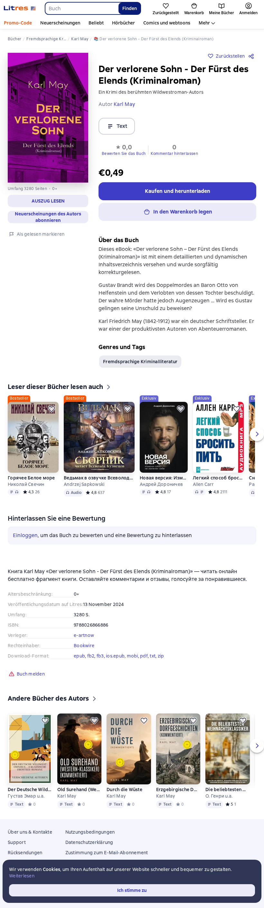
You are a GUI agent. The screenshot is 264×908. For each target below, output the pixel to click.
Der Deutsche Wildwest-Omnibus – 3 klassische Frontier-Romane (30, 789)
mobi (132, 656)
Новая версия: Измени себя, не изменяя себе (164, 478)
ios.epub (115, 656)
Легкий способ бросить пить (218, 478)
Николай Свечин (26, 484)
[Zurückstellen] (51, 408)
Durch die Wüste (124, 789)
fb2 (91, 656)
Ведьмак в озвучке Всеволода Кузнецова (99, 478)
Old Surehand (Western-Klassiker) (79, 789)
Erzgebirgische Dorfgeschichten (178, 789)
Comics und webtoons (166, 23)
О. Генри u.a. (218, 796)
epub (79, 656)
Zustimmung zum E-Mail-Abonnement (106, 853)
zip (161, 656)
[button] (124, 149)
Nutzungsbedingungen (90, 832)
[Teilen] (252, 56)
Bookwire (84, 645)
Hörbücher (123, 23)
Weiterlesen (21, 876)
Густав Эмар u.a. (26, 796)
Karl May (66, 796)
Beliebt (96, 23)
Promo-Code (18, 23)
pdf (144, 656)
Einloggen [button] (25, 535)
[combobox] (81, 8)
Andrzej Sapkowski (84, 484)
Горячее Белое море (31, 478)
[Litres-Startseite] (20, 8)
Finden (129, 8)
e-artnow (84, 635)
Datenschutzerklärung (89, 842)
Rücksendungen (25, 853)
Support (17, 842)
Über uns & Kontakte (30, 832)
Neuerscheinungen (60, 23)
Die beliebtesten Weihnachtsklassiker (227, 789)
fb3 (100, 656)
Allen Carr (203, 484)
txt (153, 656)
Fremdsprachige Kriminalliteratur (140, 361)
